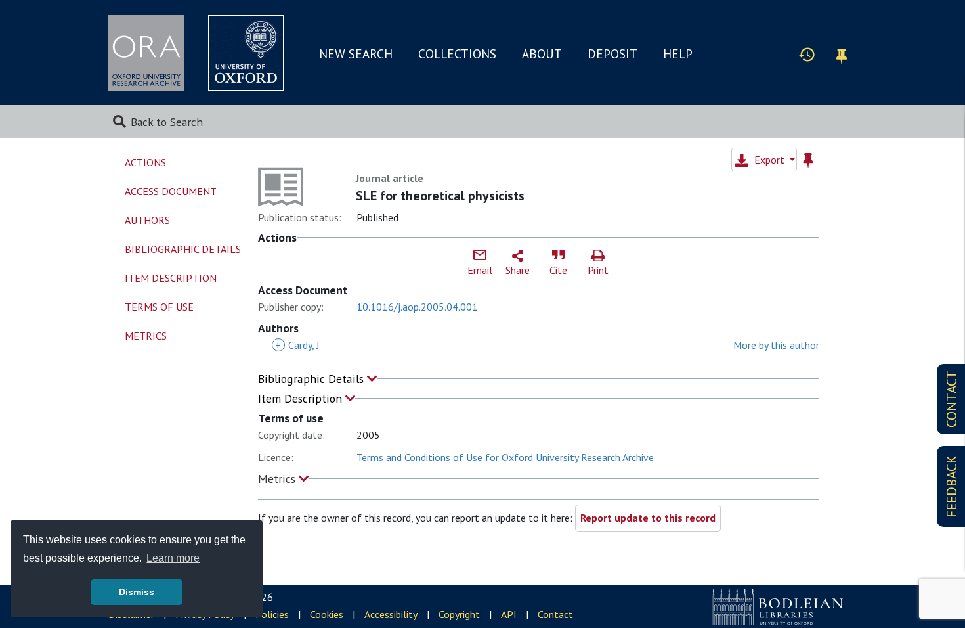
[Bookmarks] (841, 54)
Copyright (459, 614)
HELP (678, 54)
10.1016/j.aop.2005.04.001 (417, 306)
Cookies (326, 614)
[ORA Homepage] (146, 53)
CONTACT (951, 399)
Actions (145, 162)
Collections (457, 54)
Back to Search (167, 121)
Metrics (278, 478)
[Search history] (807, 54)
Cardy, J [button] (297, 344)
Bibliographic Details (312, 378)
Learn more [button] (173, 558)
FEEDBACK (951, 486)
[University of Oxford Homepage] (246, 53)
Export (769, 159)
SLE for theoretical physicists (440, 196)
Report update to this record (648, 517)
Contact (555, 614)
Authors (147, 220)
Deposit (612, 54)
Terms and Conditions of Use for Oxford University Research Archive (505, 457)
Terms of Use (159, 306)
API (509, 614)
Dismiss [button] (136, 592)
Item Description (301, 398)
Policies (272, 614)
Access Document (171, 191)
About (542, 54)
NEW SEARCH (356, 54)
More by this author (776, 344)
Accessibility (391, 614)
